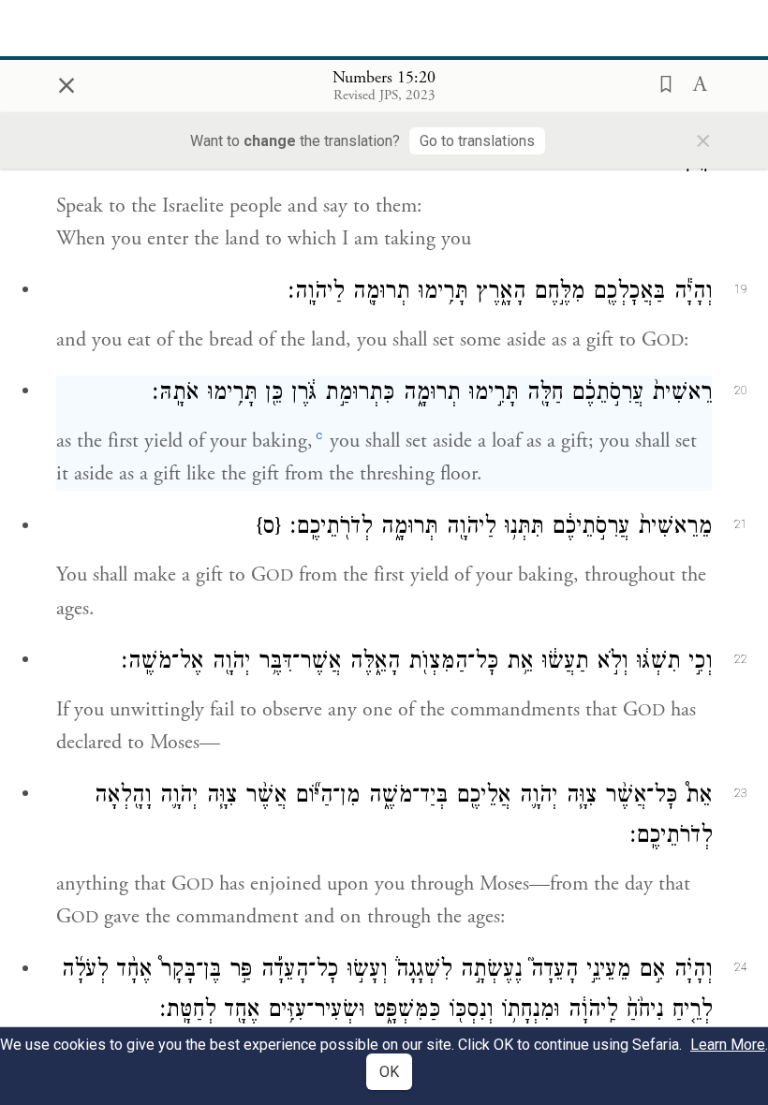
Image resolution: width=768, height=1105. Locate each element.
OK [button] (389, 1072)
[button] (660, 82)
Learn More (727, 1044)
